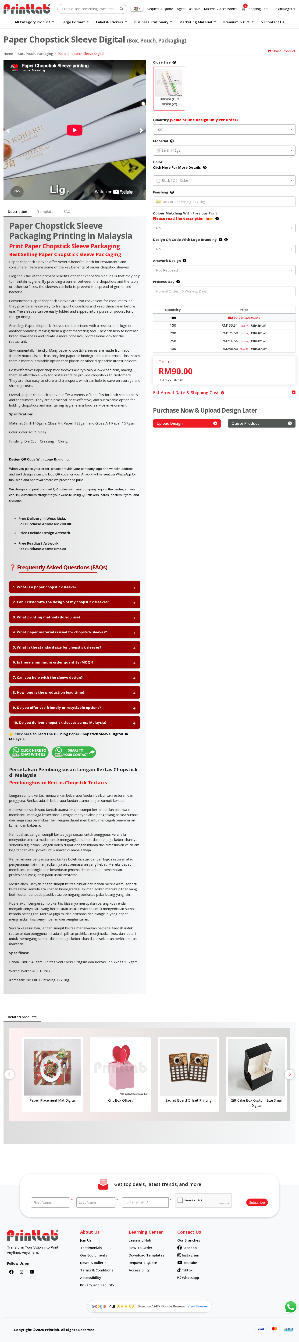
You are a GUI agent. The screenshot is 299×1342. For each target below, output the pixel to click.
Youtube (189, 1262)
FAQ (67, 211)
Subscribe (257, 1202)
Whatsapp (190, 1277)
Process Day (163, 281)
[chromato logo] (40, 1235)
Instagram (190, 1255)
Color (177, 165)
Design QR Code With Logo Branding (185, 239)
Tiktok (186, 1270)
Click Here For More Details (177, 167)
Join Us (86, 1240)
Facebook (190, 1247)
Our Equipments (93, 1255)
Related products (22, 1016)
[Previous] (8, 130)
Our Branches (188, 1240)
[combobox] (137, 9)
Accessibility (90, 1277)
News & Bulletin (93, 1262)
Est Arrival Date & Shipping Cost (186, 392)
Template (45, 211)
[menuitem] (34, 22)
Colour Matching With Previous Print (185, 216)
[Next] (141, 130)
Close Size (162, 62)
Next (290, 1074)
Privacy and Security (97, 1285)
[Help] (216, 218)
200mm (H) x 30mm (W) (169, 101)
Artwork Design (167, 260)
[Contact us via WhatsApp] (291, 1307)
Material (160, 141)
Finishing (160, 192)
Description (17, 211)
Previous (9, 1074)
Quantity (195, 120)
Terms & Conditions (96, 1270)
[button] (169, 82)
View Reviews (197, 1306)
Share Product (283, 51)
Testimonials (91, 1247)
